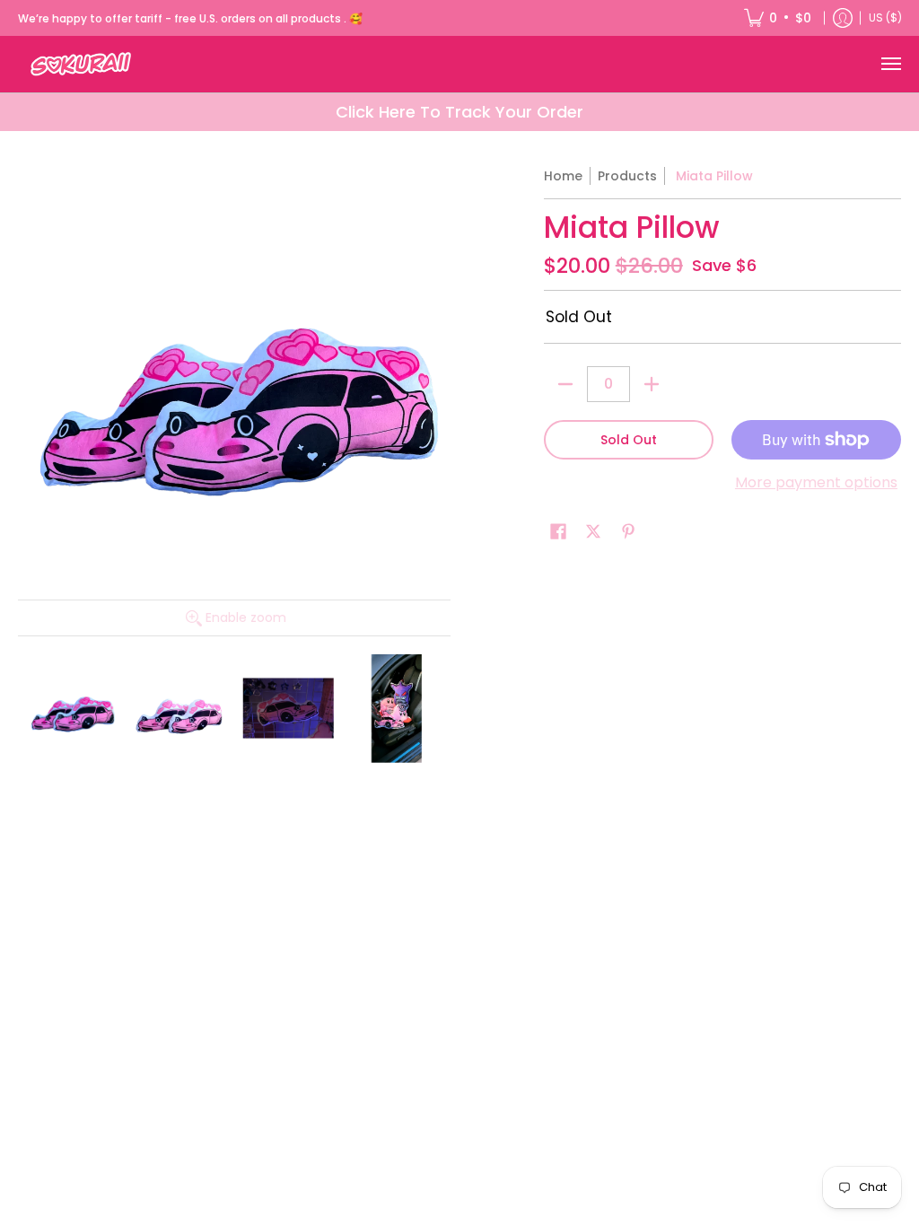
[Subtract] (565, 384)
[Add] (651, 384)
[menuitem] (778, 18)
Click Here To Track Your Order (459, 112)
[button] (558, 531)
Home (563, 176)
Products (627, 176)
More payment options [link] (816, 483)
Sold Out (628, 440)
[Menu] (890, 64)
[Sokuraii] (81, 64)
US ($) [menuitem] (885, 17)
